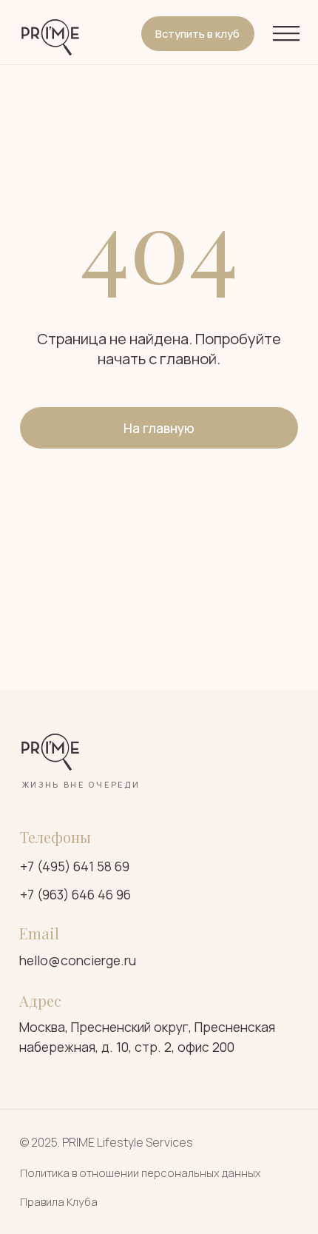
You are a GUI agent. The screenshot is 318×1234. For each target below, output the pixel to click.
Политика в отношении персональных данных (140, 1172)
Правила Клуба (59, 1201)
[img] (50, 37)
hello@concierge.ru (77, 960)
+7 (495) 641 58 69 (74, 866)
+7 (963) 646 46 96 (75, 894)
